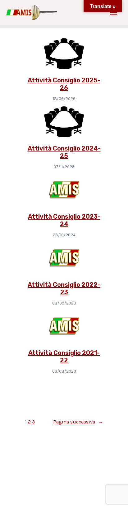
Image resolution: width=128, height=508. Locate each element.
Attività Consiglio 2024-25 (64, 152)
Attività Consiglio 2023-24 (64, 220)
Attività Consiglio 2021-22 (64, 356)
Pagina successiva (78, 422)
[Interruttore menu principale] (113, 12)
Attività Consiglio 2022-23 (64, 288)
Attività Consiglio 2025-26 (64, 84)
